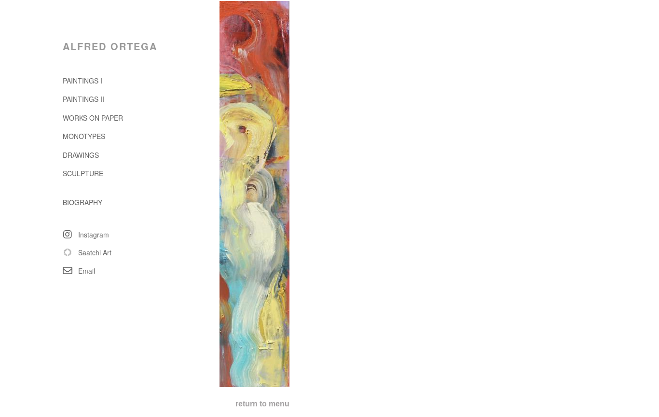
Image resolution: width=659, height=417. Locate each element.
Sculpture (83, 173)
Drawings (81, 155)
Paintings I (82, 80)
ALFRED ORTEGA (110, 46)
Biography (82, 202)
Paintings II (83, 99)
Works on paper (93, 118)
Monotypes (84, 136)
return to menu (262, 404)
